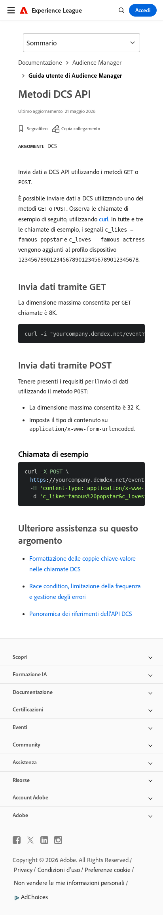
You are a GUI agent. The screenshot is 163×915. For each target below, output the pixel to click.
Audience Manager (96, 62)
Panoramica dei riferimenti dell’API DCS (80, 613)
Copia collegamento (80, 128)
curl (103, 219)
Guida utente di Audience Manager (75, 75)
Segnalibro (37, 128)
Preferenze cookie (108, 870)
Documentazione (40, 62)
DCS (52, 146)
